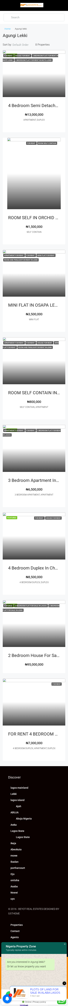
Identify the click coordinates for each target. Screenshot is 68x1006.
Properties (17, 924)
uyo (13, 898)
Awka (14, 824)
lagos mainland (19, 787)
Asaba (14, 886)
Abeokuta (16, 849)
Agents (15, 937)
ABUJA (14, 812)
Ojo (13, 874)
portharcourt (18, 867)
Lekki (14, 793)
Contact (15, 931)
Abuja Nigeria (24, 818)
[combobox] (23, 45)
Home (8, 29)
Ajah (18, 806)
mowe (14, 855)
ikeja (13, 843)
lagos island (17, 800)
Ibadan (14, 861)
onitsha (15, 880)
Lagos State (17, 830)
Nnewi (14, 892)
